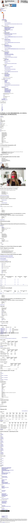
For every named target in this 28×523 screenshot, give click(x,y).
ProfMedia (3, 227)
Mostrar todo (1, 225)
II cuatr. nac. (1, 434)
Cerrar (1, 11)
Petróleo (6, 65)
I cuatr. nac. (1, 436)
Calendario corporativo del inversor (9, 29)
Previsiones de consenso (4, 495)
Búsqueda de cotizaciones (8, 28)
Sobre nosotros (3, 505)
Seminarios (4, 78)
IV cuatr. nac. (2, 375)
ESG (2, 471)
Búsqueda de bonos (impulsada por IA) (9, 27)
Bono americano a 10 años (5, 473)
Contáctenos (3, 516)
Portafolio (6, 21)
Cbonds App (6, 80)
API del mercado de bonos (8, 89)
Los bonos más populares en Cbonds (6, 472)
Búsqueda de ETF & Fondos (8, 45)
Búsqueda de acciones (7, 39)
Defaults (3, 480)
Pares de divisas (6, 53)
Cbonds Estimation (4, 469)
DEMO (4, 95)
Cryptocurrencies (7, 52)
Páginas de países (4, 494)
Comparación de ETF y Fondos (8, 46)
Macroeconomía (6, 59)
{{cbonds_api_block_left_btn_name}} (4, 154)
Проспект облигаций (4, 202)
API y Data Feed (7, 88)
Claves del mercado (8, 78)
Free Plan (1, 162)
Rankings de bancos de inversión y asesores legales (10, 33)
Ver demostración (7, 195)
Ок (0, 521)
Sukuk (5, 31)
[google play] (7, 511)
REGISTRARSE (4, 10)
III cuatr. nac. (1, 438)
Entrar (1, 10)
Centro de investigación (7, 74)
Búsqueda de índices (4, 493)
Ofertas (2, 481)
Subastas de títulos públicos (5, 482)
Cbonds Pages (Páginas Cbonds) (8, 34)
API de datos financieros (7, 91)
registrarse (3, 522)
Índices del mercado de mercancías (9, 66)
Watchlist (6, 20)
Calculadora (3, 508)
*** (0, 122)
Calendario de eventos (4, 479)
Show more (1, 346)
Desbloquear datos (2, 195)
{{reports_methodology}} (25, 337)
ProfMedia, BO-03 (3, 329)
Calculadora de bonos (7, 82)
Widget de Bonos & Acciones (5, 487)
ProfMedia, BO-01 (3, 328)
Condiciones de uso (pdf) (5, 517)
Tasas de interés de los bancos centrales (9, 54)
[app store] (2, 511)
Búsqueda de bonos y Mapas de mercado (6, 467)
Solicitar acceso (5, 98)
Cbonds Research (7, 75)
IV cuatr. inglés (6, 375)
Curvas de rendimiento (7, 32)
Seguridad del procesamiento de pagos (6, 506)
